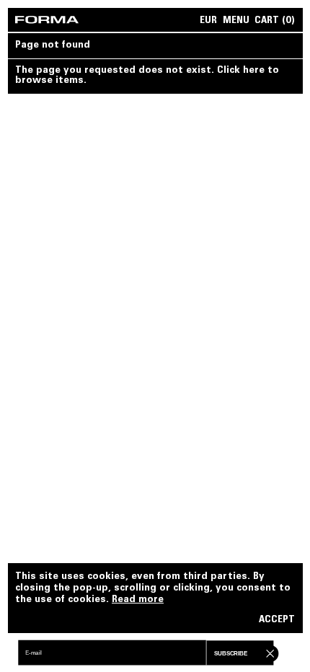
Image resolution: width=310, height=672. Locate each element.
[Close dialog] (268, 652)
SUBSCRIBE (230, 653)
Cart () (274, 21)
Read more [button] (138, 600)
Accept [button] (277, 620)
